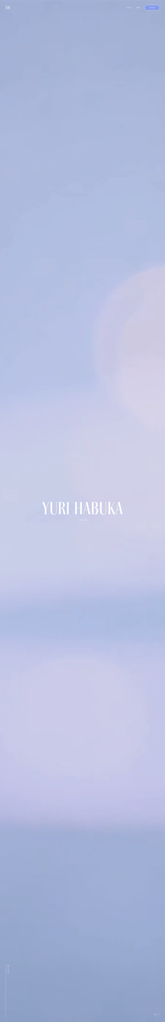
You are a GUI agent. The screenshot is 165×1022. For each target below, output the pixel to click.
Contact (152, 8)
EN (158, 1014)
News (138, 8)
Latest (129, 8)
